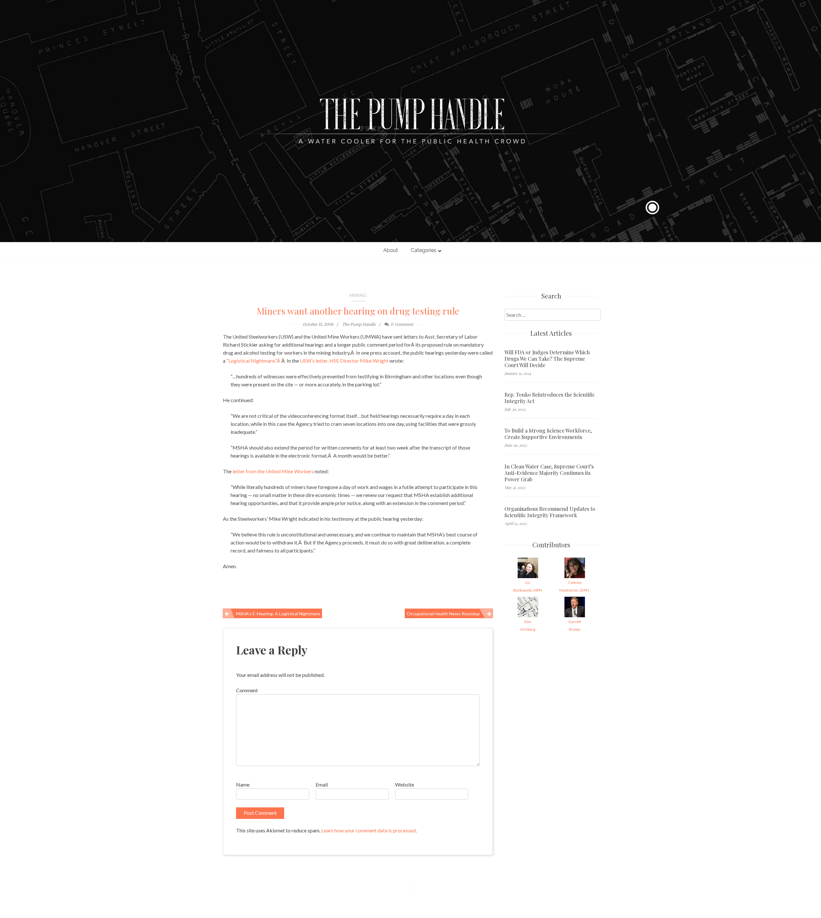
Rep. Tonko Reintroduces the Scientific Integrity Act (549, 398)
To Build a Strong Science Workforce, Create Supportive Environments (548, 433)
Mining (358, 295)
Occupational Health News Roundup (443, 613)
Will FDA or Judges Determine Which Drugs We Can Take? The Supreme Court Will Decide (547, 358)
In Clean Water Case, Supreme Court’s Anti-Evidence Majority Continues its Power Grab (549, 473)
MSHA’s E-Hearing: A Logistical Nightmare (278, 613)
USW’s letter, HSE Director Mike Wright (344, 361)
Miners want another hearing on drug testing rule (358, 311)
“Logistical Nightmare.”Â (253, 361)
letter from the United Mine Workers (274, 471)
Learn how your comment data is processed (368, 830)
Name (243, 784)
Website (404, 784)
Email (322, 784)
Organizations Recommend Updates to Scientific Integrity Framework (549, 512)
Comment (247, 690)
